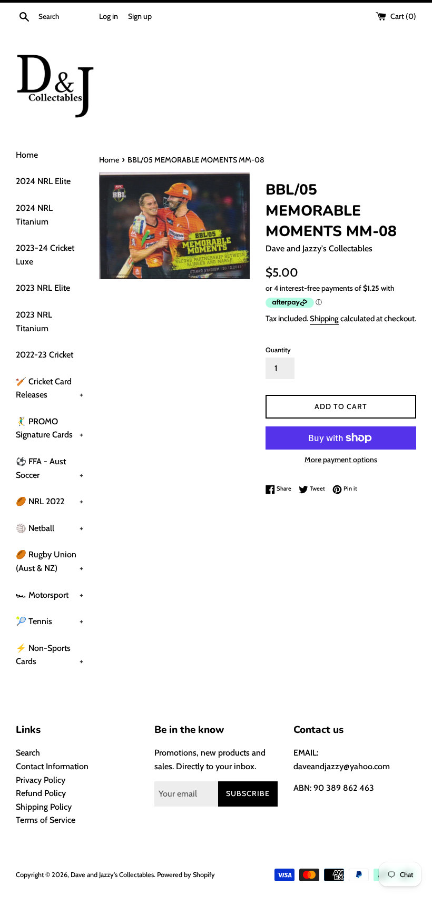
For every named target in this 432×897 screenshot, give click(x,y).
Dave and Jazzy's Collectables (112, 875)
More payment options (341, 459)
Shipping (324, 318)
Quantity (278, 350)
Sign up (140, 16)
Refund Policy (41, 793)
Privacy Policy (40, 780)
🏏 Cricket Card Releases (49, 388)
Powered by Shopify (186, 875)
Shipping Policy (44, 807)
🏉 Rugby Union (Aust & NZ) (49, 561)
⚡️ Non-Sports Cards (49, 655)
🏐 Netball (49, 528)
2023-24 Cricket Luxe (45, 255)
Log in (108, 16)
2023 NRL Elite (43, 288)
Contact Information (52, 766)
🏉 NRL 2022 (49, 501)
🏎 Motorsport (49, 595)
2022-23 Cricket (44, 355)
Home (27, 155)
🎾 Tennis (49, 621)
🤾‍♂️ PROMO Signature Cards (49, 428)
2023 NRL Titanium (34, 321)
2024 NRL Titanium (34, 215)
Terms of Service (45, 820)
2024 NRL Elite (43, 181)
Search (28, 753)
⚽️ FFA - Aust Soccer (49, 468)
